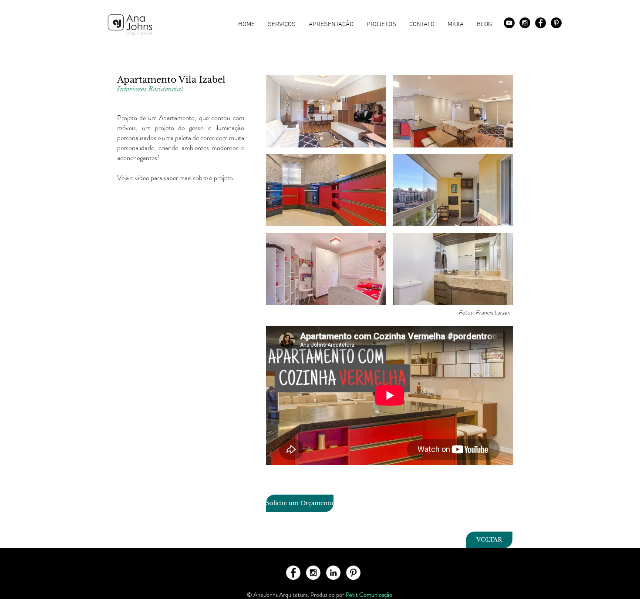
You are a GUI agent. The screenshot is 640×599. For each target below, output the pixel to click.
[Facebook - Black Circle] (540, 22)
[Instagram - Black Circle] (524, 22)
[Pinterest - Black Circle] (556, 22)
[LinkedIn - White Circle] (333, 573)
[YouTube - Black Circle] (509, 22)
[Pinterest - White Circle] (353, 573)
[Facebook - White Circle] (293, 573)
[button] (326, 111)
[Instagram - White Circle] (313, 573)
